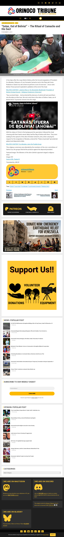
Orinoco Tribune (50, 503)
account (13, 495)
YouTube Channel (39, 18)
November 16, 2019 (7, 32)
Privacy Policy (46, 534)
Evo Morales (25, 186)
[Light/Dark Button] (25, 18)
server (43, 493)
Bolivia (12, 186)
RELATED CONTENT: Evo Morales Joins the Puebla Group (23, 144)
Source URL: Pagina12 (13, 159)
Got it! (52, 534)
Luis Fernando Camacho (35, 186)
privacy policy (35, 397)
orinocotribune (27, 169)
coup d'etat (17, 186)
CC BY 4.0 (51, 505)
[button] (20, 19)
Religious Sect (45, 186)
